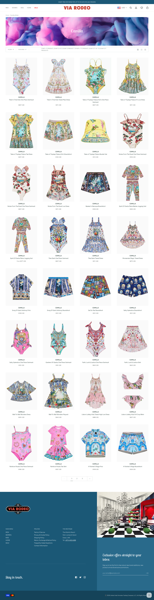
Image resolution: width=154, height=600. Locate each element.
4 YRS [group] (90, 105)
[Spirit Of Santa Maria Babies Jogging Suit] (132, 183)
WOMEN (8, 535)
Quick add (21, 93)
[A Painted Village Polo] (95, 443)
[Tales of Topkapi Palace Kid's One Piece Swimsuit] (95, 76)
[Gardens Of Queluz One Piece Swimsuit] (58, 339)
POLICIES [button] (37, 529)
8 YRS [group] (132, 105)
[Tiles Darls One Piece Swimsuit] (58, 235)
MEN (7, 532)
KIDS (7, 538)
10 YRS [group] (100, 105)
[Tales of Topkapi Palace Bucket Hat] (95, 131)
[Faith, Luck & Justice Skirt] (132, 339)
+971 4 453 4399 (70, 540)
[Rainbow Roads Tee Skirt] (58, 443)
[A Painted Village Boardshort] (132, 443)
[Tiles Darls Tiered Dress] (95, 235)
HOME (8, 540)
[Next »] (90, 478)
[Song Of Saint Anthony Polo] (21, 287)
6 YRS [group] (95, 105)
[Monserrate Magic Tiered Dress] (132, 235)
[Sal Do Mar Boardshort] (95, 287)
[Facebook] (76, 577)
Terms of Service (39, 532)
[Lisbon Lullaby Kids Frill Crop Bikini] (132, 391)
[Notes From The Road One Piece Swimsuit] (132, 131)
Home (7, 15)
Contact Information (41, 545)
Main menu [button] (9, 529)
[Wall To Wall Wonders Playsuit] (58, 391)
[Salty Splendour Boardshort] (132, 287)
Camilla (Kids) (14, 15)
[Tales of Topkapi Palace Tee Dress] (21, 131)
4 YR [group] (21, 105)
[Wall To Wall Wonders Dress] (21, 391)
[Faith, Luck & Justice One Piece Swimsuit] (95, 339)
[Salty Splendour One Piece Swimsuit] (21, 339)
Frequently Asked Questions (43, 543)
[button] (8, 8)
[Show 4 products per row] (145, 49)
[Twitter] (80, 577)
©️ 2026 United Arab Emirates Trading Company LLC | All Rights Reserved (126, 595)
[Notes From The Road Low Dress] (58, 183)
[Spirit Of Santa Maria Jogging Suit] (21, 235)
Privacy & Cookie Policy (41, 535)
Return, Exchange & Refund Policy (45, 540)
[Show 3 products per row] (141, 49)
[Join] (145, 573)
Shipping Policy (39, 538)
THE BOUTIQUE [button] (67, 529)
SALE (7, 543)
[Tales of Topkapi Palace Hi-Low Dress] (132, 76)
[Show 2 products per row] (138, 49)
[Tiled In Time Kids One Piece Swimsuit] (21, 76)
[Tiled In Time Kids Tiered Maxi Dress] (58, 76)
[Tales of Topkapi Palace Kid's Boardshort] (58, 131)
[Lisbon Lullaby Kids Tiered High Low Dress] (95, 391)
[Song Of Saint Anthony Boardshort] (58, 287)
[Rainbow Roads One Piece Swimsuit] (21, 443)
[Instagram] (85, 577)
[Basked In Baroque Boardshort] (95, 183)
